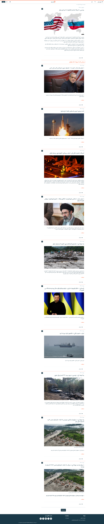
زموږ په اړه (67, 518)
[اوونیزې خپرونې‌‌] (7, 2)
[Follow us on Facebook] (51, 519)
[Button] (81, 58)
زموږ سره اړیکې (83, 518)
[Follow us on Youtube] (46, 519)
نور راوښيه (63, 510)
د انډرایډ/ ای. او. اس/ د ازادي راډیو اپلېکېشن (78, 520)
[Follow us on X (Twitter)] (48, 519)
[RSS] (41, 519)
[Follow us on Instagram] (43, 519)
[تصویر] (10, 2)
